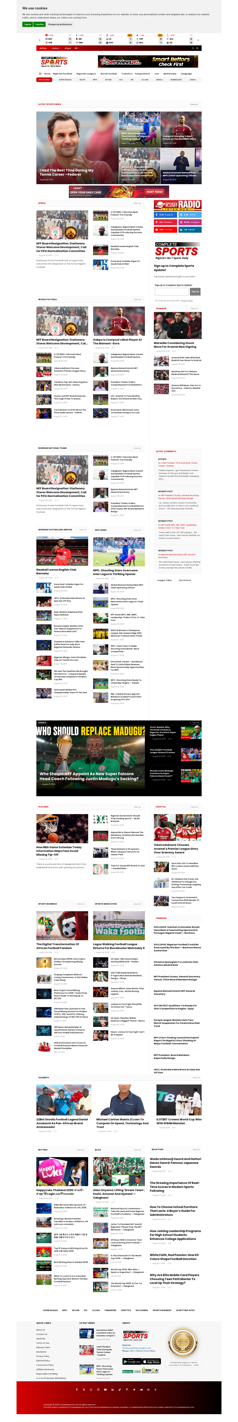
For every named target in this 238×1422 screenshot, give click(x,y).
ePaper (68, 48)
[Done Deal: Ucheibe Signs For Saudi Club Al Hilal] (100, 265)
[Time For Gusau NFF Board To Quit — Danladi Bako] (100, 869)
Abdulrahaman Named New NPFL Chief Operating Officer (179, 174)
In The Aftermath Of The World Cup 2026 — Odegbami (126, 1257)
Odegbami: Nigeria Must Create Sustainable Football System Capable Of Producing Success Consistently (127, 231)
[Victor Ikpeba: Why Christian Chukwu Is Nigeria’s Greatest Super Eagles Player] (191, 732)
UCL (121, 80)
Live (157, 73)
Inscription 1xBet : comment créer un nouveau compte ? (105, 1333)
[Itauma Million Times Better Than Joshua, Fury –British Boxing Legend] (100, 992)
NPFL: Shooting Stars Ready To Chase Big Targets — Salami (126, 681)
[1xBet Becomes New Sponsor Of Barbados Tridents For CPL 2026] (44, 1208)
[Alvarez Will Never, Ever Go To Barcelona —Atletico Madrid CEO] (161, 389)
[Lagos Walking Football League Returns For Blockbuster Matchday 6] (119, 925)
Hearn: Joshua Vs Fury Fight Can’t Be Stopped (127, 1033)
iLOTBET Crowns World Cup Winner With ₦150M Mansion (180, 1121)
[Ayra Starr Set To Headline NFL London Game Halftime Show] (161, 867)
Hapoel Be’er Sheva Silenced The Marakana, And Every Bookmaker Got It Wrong (127, 835)
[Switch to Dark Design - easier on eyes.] (193, 48)
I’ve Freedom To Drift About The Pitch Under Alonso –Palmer (70, 411)
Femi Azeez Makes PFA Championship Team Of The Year (70, 691)
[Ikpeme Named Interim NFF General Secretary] (100, 372)
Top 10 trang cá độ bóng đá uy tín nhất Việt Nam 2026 (71, 1249)
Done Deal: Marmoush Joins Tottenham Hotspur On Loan (125, 411)
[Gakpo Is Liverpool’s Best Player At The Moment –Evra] (181, 130)
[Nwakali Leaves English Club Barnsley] (100, 250)
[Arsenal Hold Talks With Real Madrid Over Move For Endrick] (161, 361)
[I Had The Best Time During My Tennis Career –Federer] (77, 148)
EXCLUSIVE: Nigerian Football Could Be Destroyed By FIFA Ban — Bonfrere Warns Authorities (177, 947)
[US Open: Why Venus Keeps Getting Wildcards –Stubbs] (100, 962)
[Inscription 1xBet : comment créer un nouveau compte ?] (86, 1333)
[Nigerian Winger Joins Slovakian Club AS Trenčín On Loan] (44, 661)
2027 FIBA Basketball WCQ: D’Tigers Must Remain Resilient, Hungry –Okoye (126, 975)
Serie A (159, 80)
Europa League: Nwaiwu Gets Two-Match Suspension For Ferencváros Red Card (68, 629)
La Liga (145, 80)
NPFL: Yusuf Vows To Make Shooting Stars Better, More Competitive (125, 649)
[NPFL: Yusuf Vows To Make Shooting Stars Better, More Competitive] (100, 649)
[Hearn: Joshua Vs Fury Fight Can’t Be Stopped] (100, 1035)
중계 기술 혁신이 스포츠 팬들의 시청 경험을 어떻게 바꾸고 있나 (70, 1236)
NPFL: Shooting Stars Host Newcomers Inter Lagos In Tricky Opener (127, 601)
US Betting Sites (185, 1310)
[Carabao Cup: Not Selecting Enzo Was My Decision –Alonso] (44, 385)
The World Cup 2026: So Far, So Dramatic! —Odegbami (126, 1284)
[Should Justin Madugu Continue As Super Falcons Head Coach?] (191, 776)
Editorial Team (43, 1347)
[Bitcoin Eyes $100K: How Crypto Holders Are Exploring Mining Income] (44, 962)
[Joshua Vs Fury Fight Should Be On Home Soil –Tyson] (100, 1008)
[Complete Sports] (54, 62)
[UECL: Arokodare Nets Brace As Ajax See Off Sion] (44, 602)
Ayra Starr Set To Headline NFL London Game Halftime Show (185, 866)
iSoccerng (142, 1310)
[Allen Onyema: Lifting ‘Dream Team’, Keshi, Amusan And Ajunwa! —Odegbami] (119, 1171)
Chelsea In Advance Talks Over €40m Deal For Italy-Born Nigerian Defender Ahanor (69, 644)
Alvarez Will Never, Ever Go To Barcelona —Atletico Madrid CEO (186, 388)
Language (186, 73)
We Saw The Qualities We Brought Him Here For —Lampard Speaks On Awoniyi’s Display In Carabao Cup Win (71, 675)
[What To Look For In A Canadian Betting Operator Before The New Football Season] (44, 1279)
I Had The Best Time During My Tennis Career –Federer (67, 172)
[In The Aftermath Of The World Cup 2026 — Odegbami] (100, 1259)
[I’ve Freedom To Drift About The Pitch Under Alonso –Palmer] (44, 413)
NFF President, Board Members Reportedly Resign (171, 1057)
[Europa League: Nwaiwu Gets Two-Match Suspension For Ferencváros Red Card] (44, 629)
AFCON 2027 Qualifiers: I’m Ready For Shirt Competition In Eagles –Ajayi (175, 1007)
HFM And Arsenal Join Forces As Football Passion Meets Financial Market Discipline (70, 1045)
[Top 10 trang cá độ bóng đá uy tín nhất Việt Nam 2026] (44, 1252)
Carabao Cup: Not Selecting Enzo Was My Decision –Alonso (71, 383)
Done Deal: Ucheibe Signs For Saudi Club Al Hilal (125, 262)
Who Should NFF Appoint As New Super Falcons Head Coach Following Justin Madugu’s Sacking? (89, 776)
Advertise (40, 1338)
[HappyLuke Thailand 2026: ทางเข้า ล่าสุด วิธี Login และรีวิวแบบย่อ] (62, 1171)
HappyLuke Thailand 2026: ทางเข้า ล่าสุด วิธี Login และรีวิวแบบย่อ (59, 1192)
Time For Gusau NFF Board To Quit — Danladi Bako (128, 867)
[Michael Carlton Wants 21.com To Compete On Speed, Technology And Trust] (124, 1099)
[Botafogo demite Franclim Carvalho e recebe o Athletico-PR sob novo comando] (44, 1222)
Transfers (127, 73)
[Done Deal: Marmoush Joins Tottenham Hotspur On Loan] (100, 413)
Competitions (142, 73)
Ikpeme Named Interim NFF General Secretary (124, 369)
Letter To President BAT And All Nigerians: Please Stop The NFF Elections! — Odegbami (126, 1227)
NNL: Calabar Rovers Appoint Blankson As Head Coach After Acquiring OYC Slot (126, 697)
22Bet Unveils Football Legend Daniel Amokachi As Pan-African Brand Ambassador (62, 1123)
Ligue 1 (193, 80)
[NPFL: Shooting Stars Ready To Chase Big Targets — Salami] (100, 683)
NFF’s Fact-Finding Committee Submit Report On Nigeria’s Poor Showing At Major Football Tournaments (176, 1040)
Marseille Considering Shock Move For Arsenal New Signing (175, 345)
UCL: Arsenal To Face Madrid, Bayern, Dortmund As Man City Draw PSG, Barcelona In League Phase (126, 397)
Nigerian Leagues (86, 73)
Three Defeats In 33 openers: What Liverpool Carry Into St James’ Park (125, 852)
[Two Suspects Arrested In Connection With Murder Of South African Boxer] (161, 901)
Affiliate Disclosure (45, 1369)
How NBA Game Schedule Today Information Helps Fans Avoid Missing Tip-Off (59, 851)
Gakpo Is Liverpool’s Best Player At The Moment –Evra (179, 138)
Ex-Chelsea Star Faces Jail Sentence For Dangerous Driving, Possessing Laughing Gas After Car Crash (186, 883)
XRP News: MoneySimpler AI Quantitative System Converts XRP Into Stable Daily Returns (69, 1030)
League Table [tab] (164, 580)
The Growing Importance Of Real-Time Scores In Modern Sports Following (175, 1187)
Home (47, 73)
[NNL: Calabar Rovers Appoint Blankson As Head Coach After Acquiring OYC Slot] (100, 697)
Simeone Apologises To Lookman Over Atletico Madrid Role (176, 964)
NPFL (95, 80)
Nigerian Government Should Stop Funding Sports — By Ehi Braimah (125, 818)
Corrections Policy (45, 1365)
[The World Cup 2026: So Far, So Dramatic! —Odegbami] (100, 1287)
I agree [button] (27, 24)
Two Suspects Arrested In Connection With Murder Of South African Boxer (185, 900)
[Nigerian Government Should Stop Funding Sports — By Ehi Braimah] (100, 819)
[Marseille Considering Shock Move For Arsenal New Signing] (178, 325)
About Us (40, 1329)
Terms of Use (42, 1343)
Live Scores (44, 80)
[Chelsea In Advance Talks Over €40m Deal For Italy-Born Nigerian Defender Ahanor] (44, 645)
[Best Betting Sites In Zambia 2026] (44, 1266)
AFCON (108, 80)
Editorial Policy (43, 1360)
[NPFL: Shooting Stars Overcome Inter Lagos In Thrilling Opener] (139, 130)
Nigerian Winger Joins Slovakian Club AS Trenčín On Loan (70, 658)
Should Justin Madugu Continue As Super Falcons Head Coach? (161, 773)
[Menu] (40, 73)
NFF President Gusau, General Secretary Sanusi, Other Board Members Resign (178, 497)
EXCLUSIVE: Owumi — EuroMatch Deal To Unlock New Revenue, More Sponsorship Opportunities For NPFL (127, 665)
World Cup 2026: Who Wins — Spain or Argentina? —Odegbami (127, 1271)
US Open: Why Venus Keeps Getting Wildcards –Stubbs (125, 960)
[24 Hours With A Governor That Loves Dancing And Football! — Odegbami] (100, 1243)
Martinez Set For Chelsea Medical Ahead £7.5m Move (185, 373)
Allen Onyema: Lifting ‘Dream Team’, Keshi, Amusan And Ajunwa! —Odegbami (119, 1193)
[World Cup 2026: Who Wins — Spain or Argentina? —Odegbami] (100, 1273)
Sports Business (162, 1310)
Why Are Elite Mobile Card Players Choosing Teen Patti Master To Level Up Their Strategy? (174, 1279)
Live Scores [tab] (185, 580)
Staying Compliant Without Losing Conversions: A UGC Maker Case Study (71, 977)
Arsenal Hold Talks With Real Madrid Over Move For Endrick (186, 359)
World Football (109, 73)
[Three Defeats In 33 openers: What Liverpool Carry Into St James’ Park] (100, 852)
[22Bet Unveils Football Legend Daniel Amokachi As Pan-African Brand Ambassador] (63, 1099)
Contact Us (41, 1334)
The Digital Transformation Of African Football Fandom (57, 946)
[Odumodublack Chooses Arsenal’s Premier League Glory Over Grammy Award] (44, 372)
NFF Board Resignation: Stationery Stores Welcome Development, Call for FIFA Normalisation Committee (137, 171)
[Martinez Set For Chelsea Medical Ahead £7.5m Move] (161, 375)
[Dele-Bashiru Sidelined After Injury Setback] (44, 615)
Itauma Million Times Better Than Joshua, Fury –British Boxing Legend (127, 991)
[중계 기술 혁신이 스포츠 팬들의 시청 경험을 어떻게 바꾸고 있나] (44, 1238)
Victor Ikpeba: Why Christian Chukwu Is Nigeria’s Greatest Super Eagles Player (163, 731)
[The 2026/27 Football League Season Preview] (191, 755)
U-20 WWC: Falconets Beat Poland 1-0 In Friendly (124, 213)
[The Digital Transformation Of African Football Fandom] (62, 925)
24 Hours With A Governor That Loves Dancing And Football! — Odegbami (126, 1243)
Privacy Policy (42, 1356)
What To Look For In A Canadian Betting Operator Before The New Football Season (71, 1279)
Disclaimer (41, 1351)
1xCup (82, 80)
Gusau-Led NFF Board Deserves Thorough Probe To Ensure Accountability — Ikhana (70, 397)
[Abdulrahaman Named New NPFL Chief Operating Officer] (181, 166)
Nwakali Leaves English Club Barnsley (125, 247)
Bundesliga (176, 80)
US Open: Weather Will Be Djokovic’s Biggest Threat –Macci (128, 1019)
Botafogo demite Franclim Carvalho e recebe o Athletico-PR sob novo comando (71, 1221)
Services (55, 48)
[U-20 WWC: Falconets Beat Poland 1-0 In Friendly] (100, 215)
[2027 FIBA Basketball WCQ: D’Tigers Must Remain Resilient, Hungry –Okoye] (100, 976)
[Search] (197, 48)
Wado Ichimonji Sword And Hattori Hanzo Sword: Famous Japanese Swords (175, 1163)
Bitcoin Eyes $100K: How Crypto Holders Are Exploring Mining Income (69, 962)
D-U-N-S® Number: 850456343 (51, 1378)
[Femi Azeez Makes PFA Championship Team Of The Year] (44, 693)
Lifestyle (126, 1310)
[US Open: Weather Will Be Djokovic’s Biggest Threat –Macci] (100, 1021)
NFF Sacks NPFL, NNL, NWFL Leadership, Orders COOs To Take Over (128, 617)
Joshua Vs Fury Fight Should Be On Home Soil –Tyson (126, 1005)
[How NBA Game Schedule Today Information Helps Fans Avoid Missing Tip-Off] (62, 828)
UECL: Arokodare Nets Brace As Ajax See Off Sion (69, 599)
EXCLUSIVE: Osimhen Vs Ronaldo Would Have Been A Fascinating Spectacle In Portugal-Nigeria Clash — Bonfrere (176, 930)
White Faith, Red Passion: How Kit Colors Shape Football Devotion (174, 1257)
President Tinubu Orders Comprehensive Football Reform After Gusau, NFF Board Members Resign (127, 383)
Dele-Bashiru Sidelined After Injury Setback (68, 613)
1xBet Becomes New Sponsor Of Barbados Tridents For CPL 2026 (70, 1206)
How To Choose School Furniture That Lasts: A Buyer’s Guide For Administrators (174, 1211)
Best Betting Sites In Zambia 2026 (71, 1262)
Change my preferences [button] (60, 24)
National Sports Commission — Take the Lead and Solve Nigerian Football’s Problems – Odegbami (127, 1211)
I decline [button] (39, 24)
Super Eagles (65, 80)
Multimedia (170, 73)
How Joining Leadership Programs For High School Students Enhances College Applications (175, 1235)
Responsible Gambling (47, 1373)
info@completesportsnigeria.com (136, 1348)
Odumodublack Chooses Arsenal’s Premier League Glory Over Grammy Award (69, 369)
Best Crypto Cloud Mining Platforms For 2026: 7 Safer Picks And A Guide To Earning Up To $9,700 (70, 994)
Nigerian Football (62, 73)
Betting (43, 48)
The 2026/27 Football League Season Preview (162, 751)
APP (76, 48)
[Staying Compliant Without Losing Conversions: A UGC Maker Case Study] (44, 978)
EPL (132, 80)
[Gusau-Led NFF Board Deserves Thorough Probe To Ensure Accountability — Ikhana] (44, 399)
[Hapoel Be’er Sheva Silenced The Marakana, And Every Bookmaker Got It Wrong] (100, 836)
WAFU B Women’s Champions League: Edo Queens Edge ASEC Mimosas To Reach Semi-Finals (126, 633)
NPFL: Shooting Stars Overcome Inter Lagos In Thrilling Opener (135, 136)
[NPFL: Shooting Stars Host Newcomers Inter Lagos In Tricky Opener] (100, 602)
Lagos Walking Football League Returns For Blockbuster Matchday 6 (119, 946)
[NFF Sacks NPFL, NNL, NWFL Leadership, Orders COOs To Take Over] (100, 618)
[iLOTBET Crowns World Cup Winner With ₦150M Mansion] (184, 1099)
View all (194, 104)
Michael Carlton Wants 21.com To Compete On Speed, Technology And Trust (122, 1123)
